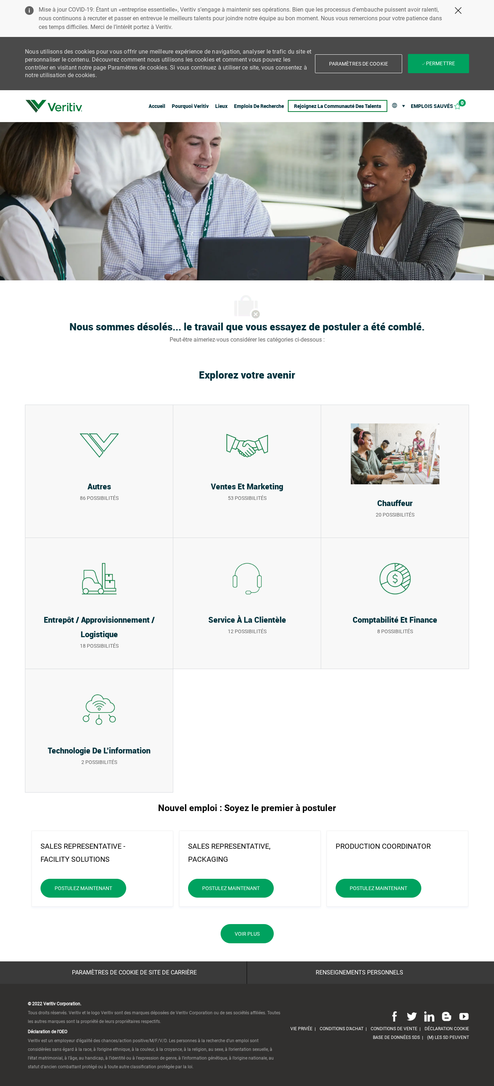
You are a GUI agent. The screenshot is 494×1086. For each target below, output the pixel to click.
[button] (358, 63)
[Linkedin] (429, 1016)
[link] (54, 106)
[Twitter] (412, 1016)
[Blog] (447, 1016)
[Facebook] (395, 1016)
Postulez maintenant (90, 888)
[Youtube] (462, 1016)
